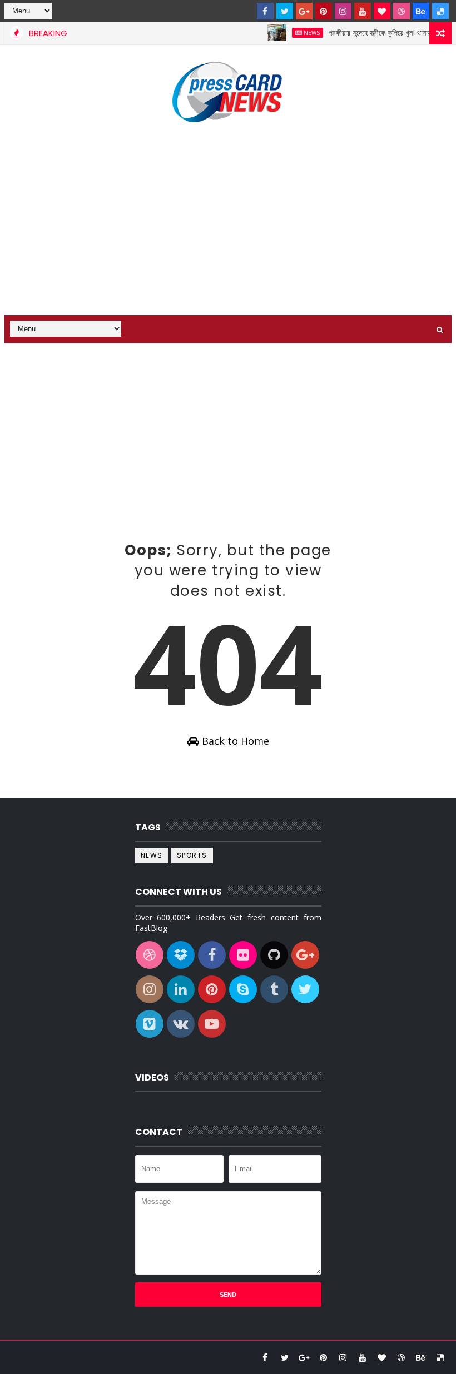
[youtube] (362, 11)
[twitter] (284, 11)
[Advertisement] (228, 220)
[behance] (421, 11)
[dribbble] (401, 11)
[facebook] (265, 11)
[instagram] (343, 11)
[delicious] (440, 11)
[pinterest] (323, 11)
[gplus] (304, 11)
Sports (192, 855)
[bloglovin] (382, 11)
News (300, 33)
